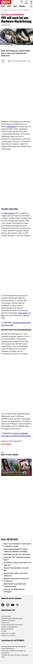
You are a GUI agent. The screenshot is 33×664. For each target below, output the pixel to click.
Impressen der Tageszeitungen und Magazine (15, 655)
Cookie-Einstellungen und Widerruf (12, 625)
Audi (20, 313)
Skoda (25, 313)
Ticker (3, 6)
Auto (5, 10)
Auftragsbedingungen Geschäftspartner (13, 646)
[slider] (10, 473)
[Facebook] (2, 604)
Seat (3, 315)
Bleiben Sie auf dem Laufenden (11, 598)
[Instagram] (7, 604)
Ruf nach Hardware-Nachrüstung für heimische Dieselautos (16, 434)
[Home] (2, 10)
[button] (4, 473)
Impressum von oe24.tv (8, 635)
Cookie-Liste (5, 623)
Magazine (22, 6)
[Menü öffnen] (31, 6)
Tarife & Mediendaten (8, 649)
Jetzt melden (6, 444)
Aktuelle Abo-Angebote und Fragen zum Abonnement (13, 652)
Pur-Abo (3, 631)
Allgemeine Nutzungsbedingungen (12, 618)
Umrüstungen (9, 213)
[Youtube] (12, 604)
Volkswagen (11, 126)
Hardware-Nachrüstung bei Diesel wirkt (16, 324)
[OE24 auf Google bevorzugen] (29, 61)
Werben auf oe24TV (7, 629)
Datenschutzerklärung (8, 620)
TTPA (2, 657)
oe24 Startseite (6, 616)
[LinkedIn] (17, 604)
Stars (15, 6)
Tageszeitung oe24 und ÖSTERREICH (12, 640)
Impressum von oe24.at (8, 633)
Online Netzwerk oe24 (8, 610)
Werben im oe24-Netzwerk (9, 627)
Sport (9, 6)
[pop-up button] (26, 473)
